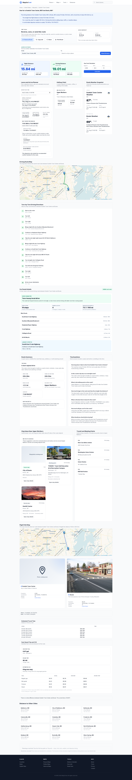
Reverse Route (28, 39)
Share (50, 39)
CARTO (110, 199)
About (92, 762)
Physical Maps (47, 762)
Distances (72, 2)
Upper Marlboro (61, 92)
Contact (93, 768)
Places (51, 2)
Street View (70, 766)
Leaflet (97, 199)
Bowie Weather (92, 116)
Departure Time (25, 89)
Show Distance (105, 53)
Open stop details (28, 480)
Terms (92, 764)
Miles (103, 65)
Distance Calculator (72, 762)
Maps (58, 2)
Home (21, 7)
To (61, 50)
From (22, 50)
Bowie (72, 595)
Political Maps (46, 764)
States (21, 764)
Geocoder (69, 764)
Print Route (60, 39)
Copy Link (40, 39)
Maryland (34, 7)
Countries (22, 762)
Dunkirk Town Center (44, 7)
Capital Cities (23, 766)
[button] (68, 189)
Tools (64, 2)
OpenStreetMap (104, 199)
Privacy (93, 766)
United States (27, 7)
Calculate (97, 71)
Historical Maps (47, 766)
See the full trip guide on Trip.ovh (43, 748)
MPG (94, 65)
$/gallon (86, 65)
